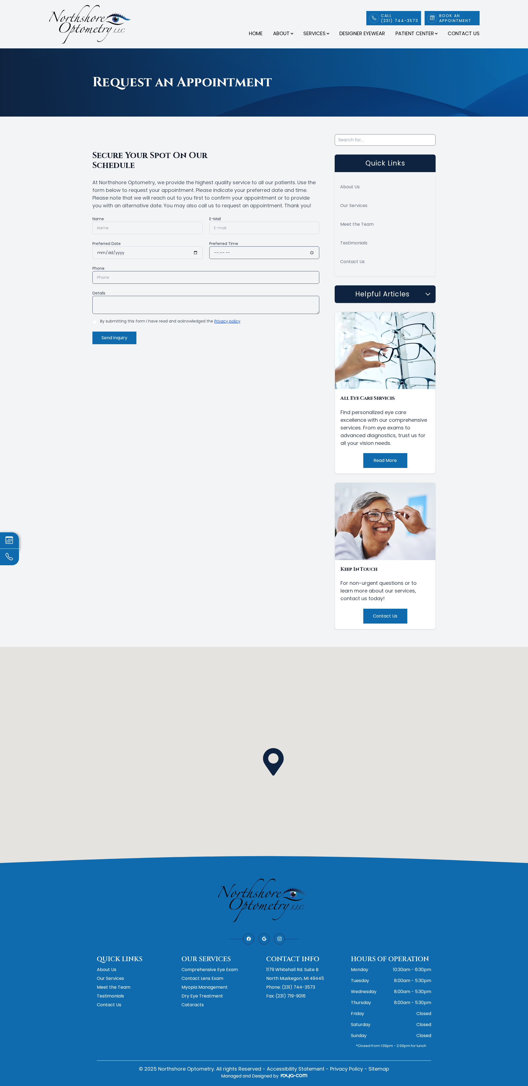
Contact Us (464, 33)
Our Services (353, 205)
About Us (350, 187)
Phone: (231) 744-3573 (290, 987)
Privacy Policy (346, 1068)
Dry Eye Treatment (202, 996)
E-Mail (215, 219)
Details (98, 293)
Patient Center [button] (414, 33)
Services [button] (314, 33)
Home (256, 33)
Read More (385, 460)
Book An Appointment (455, 18)
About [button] (281, 33)
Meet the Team (357, 224)
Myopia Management (205, 987)
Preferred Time (223, 243)
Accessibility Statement (295, 1068)
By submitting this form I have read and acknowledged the (170, 321)
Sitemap (379, 1068)
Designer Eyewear (362, 33)
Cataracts (193, 1005)
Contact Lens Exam (202, 978)
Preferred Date (106, 243)
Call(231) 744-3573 (399, 18)
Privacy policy (227, 321)
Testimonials (353, 243)
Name (98, 219)
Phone (98, 268)
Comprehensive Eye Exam (210, 969)
